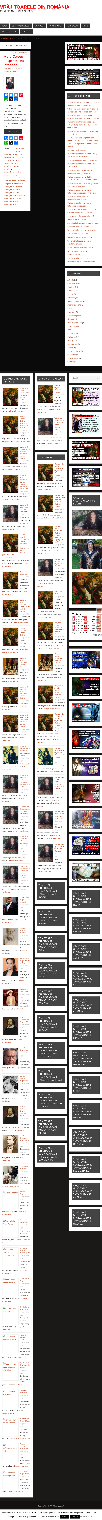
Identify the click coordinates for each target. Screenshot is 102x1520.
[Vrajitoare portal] (99, 620)
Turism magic (73, 358)
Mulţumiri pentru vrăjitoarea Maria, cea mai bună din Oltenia (25, 605)
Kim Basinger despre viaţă (24, 1308)
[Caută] (96, 379)
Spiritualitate (11, 72)
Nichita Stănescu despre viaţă (79, 237)
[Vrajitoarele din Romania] (99, 625)
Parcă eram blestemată (76, 150)
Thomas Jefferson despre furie (24, 1446)
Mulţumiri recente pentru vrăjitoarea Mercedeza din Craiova (25, 750)
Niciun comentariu (21, 53)
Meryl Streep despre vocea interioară (14, 60)
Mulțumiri (71, 337)
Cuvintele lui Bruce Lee (24, 1391)
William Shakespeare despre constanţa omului (24, 1111)
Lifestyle (70, 319)
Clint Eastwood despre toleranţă (80, 216)
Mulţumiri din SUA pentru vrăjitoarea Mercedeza (24, 508)
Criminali (71, 290)
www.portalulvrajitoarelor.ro (13, 184)
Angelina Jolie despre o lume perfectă (83, 223)
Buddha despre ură (75, 254)
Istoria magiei (73, 315)
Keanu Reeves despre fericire (25, 1280)
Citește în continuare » (17, 411)
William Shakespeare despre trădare (82, 230)
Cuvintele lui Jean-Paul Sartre (24, 1337)
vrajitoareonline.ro (10, 175)
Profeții (70, 347)
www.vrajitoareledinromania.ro (14, 195)
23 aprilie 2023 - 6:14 (13, 69)
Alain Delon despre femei (78, 234)
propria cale (8, 160)
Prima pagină (8, 38)
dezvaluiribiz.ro (9, 154)
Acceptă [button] (64, 1516)
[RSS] (99, 630)
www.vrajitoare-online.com (13, 187)
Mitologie (71, 333)
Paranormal (72, 344)
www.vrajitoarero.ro (10, 204)
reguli (15, 160)
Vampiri (70, 362)
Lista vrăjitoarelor (74, 322)
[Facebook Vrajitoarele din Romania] (99, 611)
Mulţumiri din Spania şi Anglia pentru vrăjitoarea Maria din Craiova (24, 394)
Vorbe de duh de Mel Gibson (25, 1420)
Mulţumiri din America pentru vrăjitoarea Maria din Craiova (24, 692)
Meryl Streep (19, 154)
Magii (69, 330)
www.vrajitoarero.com (11, 201)
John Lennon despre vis (77, 251)
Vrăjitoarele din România (34, 7)
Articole (70, 280)
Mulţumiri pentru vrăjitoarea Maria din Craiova (23, 662)
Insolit (70, 308)
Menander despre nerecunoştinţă (81, 261)
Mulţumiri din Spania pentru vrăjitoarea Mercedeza (24, 839)
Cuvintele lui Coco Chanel (78, 226)
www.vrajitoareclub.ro (11, 193)
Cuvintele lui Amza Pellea (77, 258)
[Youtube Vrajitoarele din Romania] (99, 616)
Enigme (70, 294)
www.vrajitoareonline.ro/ (12, 198)
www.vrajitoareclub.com (12, 190)
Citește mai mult (13, 131)
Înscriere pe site (74, 305)
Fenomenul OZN (74, 301)
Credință (70, 287)
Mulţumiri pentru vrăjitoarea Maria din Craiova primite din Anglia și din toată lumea (82, 125)
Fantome (71, 297)
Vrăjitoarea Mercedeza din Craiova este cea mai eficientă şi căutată (25, 871)
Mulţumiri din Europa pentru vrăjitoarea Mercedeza (25, 810)
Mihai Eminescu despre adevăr (80, 247)
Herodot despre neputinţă (78, 219)
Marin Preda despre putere (25, 1473)
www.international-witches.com (14, 181)
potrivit (22, 157)
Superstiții (71, 355)
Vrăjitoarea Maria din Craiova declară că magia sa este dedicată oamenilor (24, 423)
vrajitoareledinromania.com (13, 172)
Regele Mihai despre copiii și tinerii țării (25, 1365)
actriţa (17, 148)
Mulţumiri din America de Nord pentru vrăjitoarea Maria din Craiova (24, 720)
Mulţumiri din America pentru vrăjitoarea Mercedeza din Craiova (25, 781)
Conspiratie (72, 283)
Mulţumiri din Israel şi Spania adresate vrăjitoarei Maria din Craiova (25, 452)
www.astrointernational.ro (13, 178)
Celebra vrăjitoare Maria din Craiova (82, 160)
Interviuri (71, 312)
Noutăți (70, 340)
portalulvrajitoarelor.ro (11, 157)
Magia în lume (73, 326)
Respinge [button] (75, 1516)
